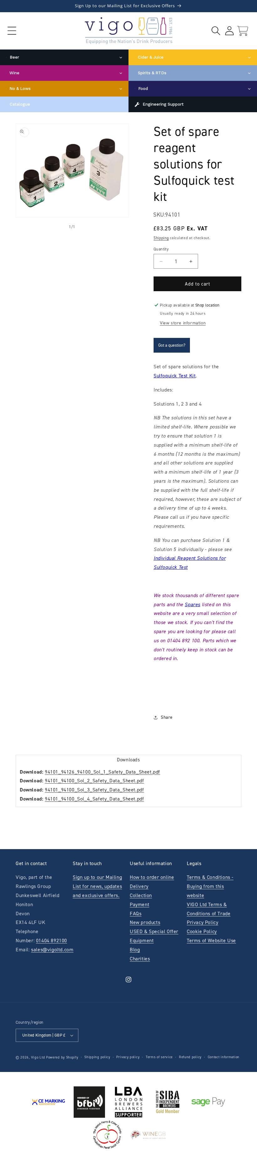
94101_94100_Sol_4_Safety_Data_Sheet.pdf (94, 799)
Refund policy (190, 1057)
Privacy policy (127, 1057)
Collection (141, 895)
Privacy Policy (202, 922)
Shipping (161, 237)
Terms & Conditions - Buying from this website (210, 886)
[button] (11, 30)
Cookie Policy (202, 931)
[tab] (128, 759)
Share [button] (167, 717)
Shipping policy (97, 1057)
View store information (183, 323)
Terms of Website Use (211, 940)
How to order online (152, 877)
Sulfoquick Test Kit (175, 375)
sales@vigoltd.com (52, 949)
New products (145, 922)
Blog (135, 949)
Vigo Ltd (38, 1057)
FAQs (135, 913)
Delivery (139, 886)
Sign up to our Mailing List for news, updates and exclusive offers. (97, 886)
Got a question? (171, 345)
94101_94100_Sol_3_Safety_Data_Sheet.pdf (94, 789)
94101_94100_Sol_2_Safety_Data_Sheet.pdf (94, 780)
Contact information (223, 1057)
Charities (140, 958)
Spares (192, 604)
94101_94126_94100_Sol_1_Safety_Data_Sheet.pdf (102, 772)
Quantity (161, 249)
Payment (139, 904)
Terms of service (159, 1057)
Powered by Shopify (62, 1057)
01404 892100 (51, 940)
